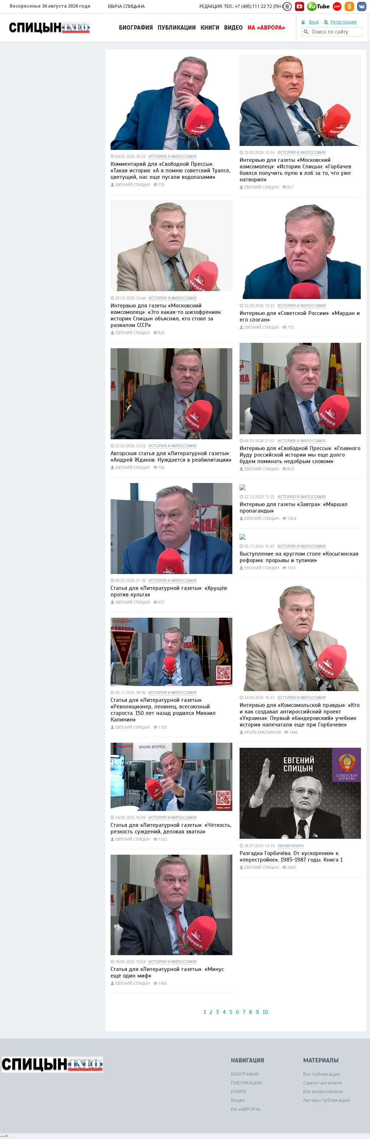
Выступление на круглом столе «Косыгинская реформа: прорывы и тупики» (299, 557)
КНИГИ (210, 27)
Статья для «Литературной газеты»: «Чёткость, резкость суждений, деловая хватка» (171, 828)
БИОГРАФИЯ (136, 27)
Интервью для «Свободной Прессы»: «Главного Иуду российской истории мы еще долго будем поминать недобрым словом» (300, 455)
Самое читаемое (322, 1082)
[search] (306, 32)
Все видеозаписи (323, 1091)
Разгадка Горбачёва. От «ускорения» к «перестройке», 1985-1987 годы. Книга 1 (291, 856)
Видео (233, 27)
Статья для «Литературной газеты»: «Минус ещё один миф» (167, 972)
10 (265, 1012)
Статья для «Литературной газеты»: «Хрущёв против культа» (169, 591)
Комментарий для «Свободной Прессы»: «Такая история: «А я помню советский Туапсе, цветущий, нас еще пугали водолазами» (170, 170)
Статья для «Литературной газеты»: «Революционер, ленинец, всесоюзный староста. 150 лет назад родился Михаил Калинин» (163, 710)
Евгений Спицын (132, 184)
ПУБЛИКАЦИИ (177, 27)
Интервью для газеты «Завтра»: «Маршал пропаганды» (294, 507)
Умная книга (291, 845)
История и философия (173, 156)
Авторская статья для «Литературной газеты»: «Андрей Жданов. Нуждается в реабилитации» (171, 456)
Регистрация (344, 22)
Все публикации (321, 1074)
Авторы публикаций (326, 1100)
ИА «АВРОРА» (266, 27)
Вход (314, 22)
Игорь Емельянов (262, 732)
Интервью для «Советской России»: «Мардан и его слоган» (300, 316)
